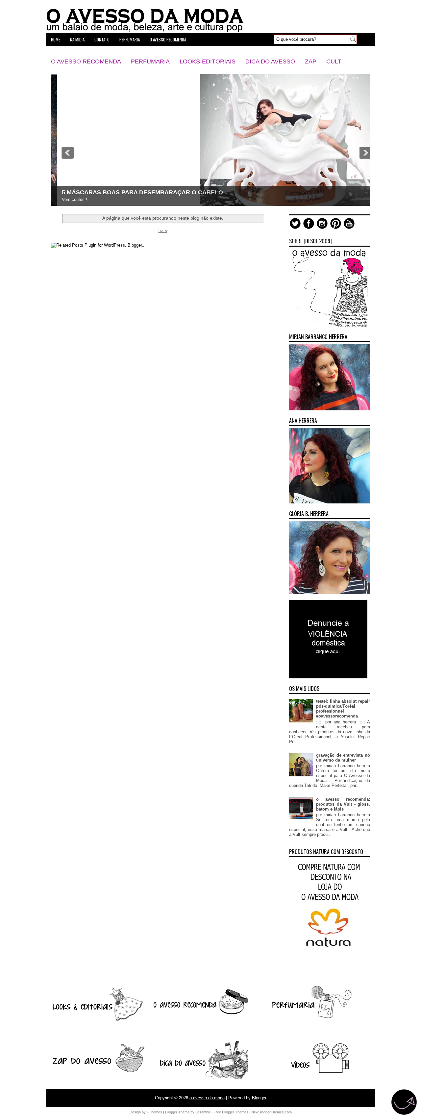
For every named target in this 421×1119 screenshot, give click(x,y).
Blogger (259, 1097)
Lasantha (202, 1112)
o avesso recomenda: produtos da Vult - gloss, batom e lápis (343, 804)
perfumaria (129, 39)
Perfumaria (150, 61)
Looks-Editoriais (207, 61)
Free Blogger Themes (230, 1112)
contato (102, 39)
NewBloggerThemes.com (271, 1112)
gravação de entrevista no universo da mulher (343, 758)
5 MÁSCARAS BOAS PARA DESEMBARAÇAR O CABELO (136, 192)
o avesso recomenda (168, 39)
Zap (310, 61)
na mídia (77, 39)
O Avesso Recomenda (86, 61)
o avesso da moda (207, 1097)
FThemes (154, 1112)
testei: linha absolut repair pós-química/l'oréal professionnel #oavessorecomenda (343, 708)
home (55, 39)
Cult (333, 61)
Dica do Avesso (270, 61)
